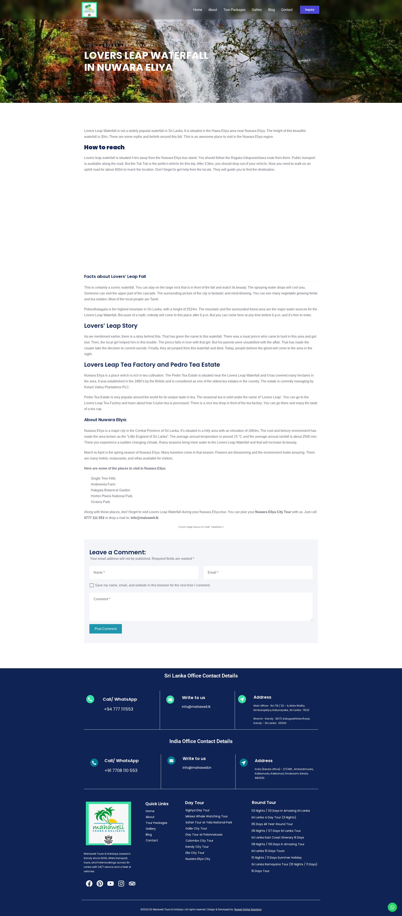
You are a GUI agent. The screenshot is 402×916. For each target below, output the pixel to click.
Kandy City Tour (197, 847)
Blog (271, 10)
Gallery (257, 10)
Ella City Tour (195, 853)
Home (197, 10)
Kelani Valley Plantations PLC (106, 387)
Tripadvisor (216, 527)
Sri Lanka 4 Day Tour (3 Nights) (273, 817)
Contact (287, 10)
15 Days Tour (260, 871)
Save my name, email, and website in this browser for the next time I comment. (152, 585)
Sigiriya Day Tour (198, 810)
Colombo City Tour (199, 841)
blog (90, 45)
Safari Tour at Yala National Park (209, 822)
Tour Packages (234, 10)
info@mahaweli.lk (196, 706)
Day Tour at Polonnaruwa (204, 834)
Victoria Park (100, 502)
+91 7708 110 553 (120, 770)
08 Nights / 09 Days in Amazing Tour (277, 844)
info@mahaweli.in (197, 767)
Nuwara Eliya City (198, 859)
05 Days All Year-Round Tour (272, 824)
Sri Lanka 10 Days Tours (268, 851)
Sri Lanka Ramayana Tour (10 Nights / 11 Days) (284, 864)
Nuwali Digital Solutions (248, 909)
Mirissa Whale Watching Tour (207, 816)
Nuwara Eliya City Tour (273, 512)
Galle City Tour (196, 828)
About (212, 10)
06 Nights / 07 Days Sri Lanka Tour (276, 831)
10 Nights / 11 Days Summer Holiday (276, 857)
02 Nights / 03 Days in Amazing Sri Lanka (280, 811)
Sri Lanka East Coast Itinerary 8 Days (277, 837)
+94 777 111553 (118, 709)
